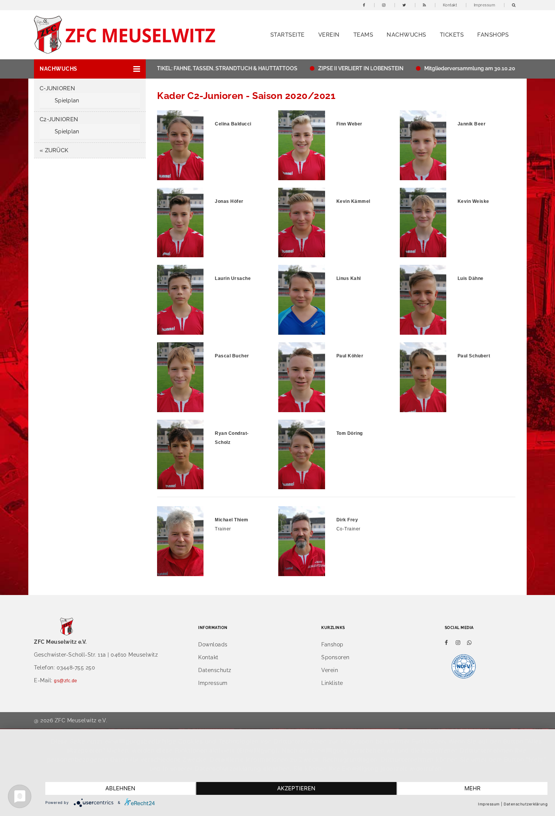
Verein (329, 34)
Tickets (452, 34)
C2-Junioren (59, 119)
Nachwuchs (406, 34)
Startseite (287, 34)
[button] (90, 69)
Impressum (484, 5)
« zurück (54, 150)
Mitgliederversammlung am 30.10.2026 (455, 68)
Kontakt (450, 5)
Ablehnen (120, 788)
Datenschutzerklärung (525, 804)
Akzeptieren (296, 788)
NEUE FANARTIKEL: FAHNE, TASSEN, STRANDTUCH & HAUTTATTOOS (193, 68)
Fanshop (332, 644)
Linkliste (332, 683)
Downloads (213, 644)
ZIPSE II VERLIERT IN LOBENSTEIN (343, 68)
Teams (363, 34)
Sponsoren (335, 657)
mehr (472, 788)
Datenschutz (214, 670)
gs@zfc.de (65, 680)
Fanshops (493, 34)
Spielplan (67, 100)
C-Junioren (57, 88)
